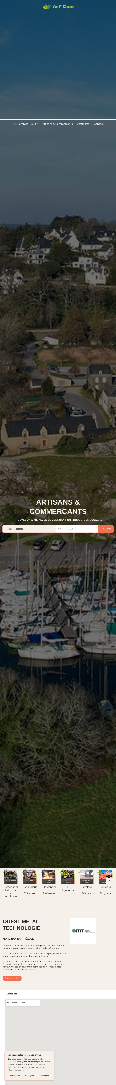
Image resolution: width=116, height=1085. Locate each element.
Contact (99, 123)
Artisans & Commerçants (57, 123)
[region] (29, 1065)
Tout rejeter (29, 1076)
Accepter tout (44, 1076)
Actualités (83, 123)
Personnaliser (15, 1076)
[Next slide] (109, 881)
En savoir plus (12, 978)
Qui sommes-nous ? (25, 123)
